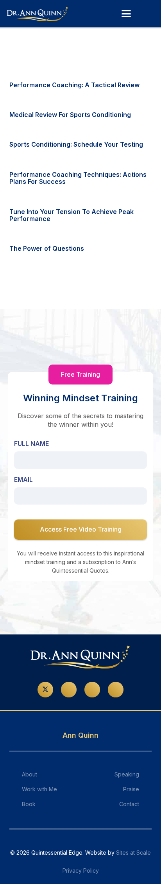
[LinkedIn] (92, 689)
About (29, 774)
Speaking (126, 774)
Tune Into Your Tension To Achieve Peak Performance (71, 215)
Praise (131, 789)
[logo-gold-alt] (37, 13)
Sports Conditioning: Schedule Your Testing (76, 144)
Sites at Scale (133, 852)
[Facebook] (69, 689)
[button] (126, 13)
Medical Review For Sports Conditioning (70, 115)
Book (29, 804)
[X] (45, 689)
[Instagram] (115, 689)
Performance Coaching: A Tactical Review (74, 85)
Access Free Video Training (81, 529)
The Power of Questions (46, 248)
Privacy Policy (81, 870)
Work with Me (39, 789)
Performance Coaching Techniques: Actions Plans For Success (78, 178)
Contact (129, 804)
